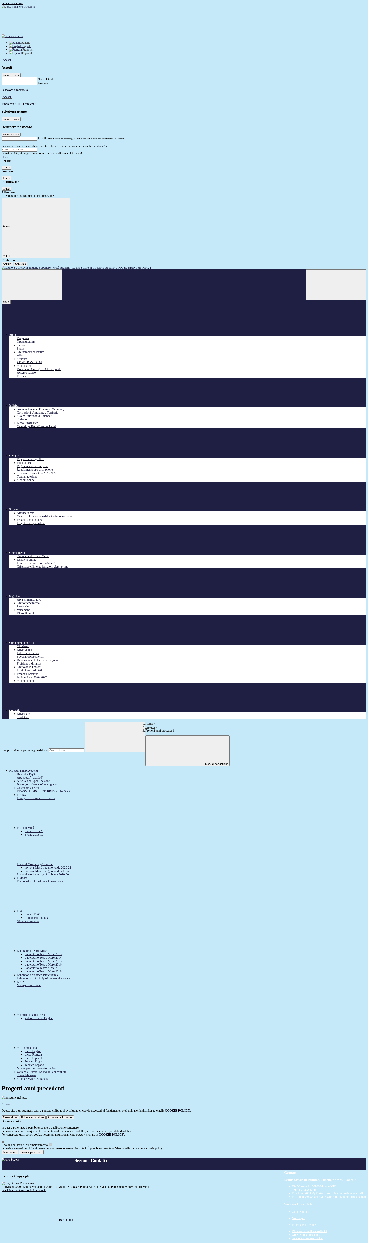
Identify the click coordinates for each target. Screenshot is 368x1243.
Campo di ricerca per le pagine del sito (25, 750)
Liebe (20, 981)
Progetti (150, 727)
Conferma (20, 264)
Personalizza (10, 1117)
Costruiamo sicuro (28, 787)
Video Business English (39, 1018)
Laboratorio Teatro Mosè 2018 (43, 971)
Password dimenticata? (15, 90)
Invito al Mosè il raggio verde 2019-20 (48, 871)
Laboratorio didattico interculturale (38, 974)
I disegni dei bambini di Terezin (36, 798)
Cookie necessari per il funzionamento (25, 1144)
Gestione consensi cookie (307, 1238)
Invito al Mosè (26, 827)
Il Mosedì (22, 878)
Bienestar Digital (27, 774)
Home (149, 723)
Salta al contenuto (12, 3)
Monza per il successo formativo (36, 1068)
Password (43, 83)
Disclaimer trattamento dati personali (24, 1190)
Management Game (29, 985)
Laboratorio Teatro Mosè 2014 (43, 957)
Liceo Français (33, 1054)
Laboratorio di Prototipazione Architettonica (43, 978)
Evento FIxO (32, 914)
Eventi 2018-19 (34, 834)
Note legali (298, 1218)
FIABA (21, 794)
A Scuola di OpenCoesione (33, 781)
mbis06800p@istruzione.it (332, 1193)
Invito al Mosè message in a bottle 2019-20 (43, 874)
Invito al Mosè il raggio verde (35, 864)
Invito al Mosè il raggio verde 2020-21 (48, 867)
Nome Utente (46, 79)
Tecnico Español (35, 1065)
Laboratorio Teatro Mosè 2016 (43, 964)
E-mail (42, 138)
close (6, 301)
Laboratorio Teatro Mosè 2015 (43, 961)
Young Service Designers (32, 1078)
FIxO (20, 910)
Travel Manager (26, 1075)
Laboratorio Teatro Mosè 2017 (43, 968)
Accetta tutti (60, 1117)
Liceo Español (33, 1058)
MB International (27, 1047)
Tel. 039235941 (306, 1189)
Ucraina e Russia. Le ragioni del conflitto (42, 1071)
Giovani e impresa (28, 921)
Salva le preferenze (31, 1152)
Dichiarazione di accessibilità (309, 1231)
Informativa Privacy (304, 1224)
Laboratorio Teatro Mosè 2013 (43, 954)
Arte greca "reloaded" (30, 777)
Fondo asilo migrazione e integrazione (40, 881)
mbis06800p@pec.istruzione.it (332, 1196)
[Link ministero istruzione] (18, 6)
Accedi (7, 59)
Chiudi (6, 167)
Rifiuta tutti (32, 1117)
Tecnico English (34, 1061)
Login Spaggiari (99, 145)
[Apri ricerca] (336, 284)
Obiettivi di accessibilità (306, 1234)
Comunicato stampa (36, 917)
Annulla (7, 264)
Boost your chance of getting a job (37, 784)
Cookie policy (300, 1211)
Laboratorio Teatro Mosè (32, 950)
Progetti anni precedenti (23, 770)
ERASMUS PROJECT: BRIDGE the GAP (43, 791)
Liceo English (33, 1051)
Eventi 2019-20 (34, 831)
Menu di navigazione (216, 763)
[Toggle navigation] (32, 284)
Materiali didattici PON (31, 1014)
